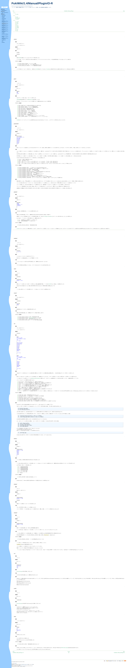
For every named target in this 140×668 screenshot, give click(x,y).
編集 (17, 7)
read (17, 22)
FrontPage (45, 216)
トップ (13, 7)
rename (17, 27)
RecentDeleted (4, 10)
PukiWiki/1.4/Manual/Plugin (5, 36)
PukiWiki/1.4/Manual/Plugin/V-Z (5, 21)
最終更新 (46, 7)
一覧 (39, 7)
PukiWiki (19, 57)
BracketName (37, 378)
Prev (13, 651)
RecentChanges (31, 317)
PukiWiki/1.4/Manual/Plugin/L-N (5, 29)
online (17, 14)
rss (16, 28)
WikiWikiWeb (4, 18)
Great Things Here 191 (5, 13)
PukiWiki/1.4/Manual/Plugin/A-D (5, 38)
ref (16, 24)
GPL (32, 664)
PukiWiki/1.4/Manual (5, 34)
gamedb (15, 663)
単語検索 (42, 7)
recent (17, 23)
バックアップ (26, 7)
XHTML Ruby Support (65, 647)
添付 (30, 7)
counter (18, 228)
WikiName (3, 16)
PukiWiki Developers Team (25, 664)
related (17, 26)
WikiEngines (4, 15)
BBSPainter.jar (30, 99)
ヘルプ (49, 7)
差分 (23, 7)
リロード (33, 7)
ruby (17, 30)
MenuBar (3, 42)
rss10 (17, 29)
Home (69, 651)
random (17, 21)
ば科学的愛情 (19, 99)
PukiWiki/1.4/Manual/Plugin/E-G (5, 27)
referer (17, 25)
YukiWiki (3, 17)
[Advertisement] (25, 656)
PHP (2, 41)
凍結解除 (20, 7)
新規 (37, 7)
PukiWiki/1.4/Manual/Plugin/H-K (5, 31)
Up (68, 652)
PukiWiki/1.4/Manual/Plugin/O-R (32, 3)
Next (124, 651)
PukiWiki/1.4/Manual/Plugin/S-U (5, 25)
